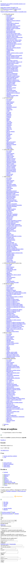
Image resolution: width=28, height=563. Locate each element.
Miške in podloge (11, 209)
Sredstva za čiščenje (11, 290)
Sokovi (8, 349)
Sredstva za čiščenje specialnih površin (15, 322)
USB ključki (9, 258)
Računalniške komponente (12, 192)
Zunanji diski (9, 260)
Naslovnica (6, 424)
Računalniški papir (10, 32)
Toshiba (8, 135)
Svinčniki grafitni (10, 82)
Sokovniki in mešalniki (12, 406)
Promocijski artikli (11, 269)
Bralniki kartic (9, 216)
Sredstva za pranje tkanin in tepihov (14, 305)
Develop (8, 127)
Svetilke (8, 172)
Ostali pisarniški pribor (12, 68)
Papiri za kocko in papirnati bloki (14, 37)
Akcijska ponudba (7, 508)
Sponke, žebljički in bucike (12, 56)
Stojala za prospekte (11, 169)
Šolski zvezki (9, 96)
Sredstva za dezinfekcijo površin (14, 327)
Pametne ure (9, 371)
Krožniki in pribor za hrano (13, 356)
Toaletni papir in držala (12, 316)
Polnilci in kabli (10, 393)
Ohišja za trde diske (11, 261)
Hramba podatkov (11, 196)
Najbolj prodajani (10, 18)
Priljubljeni (11, 11)
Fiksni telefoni (10, 387)
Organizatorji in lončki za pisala (13, 65)
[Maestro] (5, 476)
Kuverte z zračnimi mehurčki (13, 47)
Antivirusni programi (11, 200)
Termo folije (9, 109)
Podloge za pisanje (11, 87)
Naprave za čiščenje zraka (12, 411)
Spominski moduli (10, 240)
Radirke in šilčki (10, 83)
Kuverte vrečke (10, 46)
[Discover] (6, 479)
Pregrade (8, 54)
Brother (8, 114)
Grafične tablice (10, 210)
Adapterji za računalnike (12, 245)
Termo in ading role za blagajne (14, 34)
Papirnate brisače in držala (12, 317)
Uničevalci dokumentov (12, 71)
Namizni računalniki (11, 185)
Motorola (5, 509)
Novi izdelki (9, 15)
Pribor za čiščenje (11, 312)
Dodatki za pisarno (11, 162)
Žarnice (8, 421)
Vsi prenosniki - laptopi (12, 201)
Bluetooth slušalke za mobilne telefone (15, 398)
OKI (8, 130)
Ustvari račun (13, 544)
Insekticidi (9, 295)
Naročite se (3, 440)
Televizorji (9, 379)
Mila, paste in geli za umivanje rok (14, 329)
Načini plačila (6, 465)
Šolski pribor (9, 29)
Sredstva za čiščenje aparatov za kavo (15, 326)
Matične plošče (10, 234)
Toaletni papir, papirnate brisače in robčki (16, 292)
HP (7, 111)
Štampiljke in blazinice (12, 60)
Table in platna (10, 156)
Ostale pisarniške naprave (12, 77)
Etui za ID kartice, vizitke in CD (14, 61)
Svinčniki (9, 278)
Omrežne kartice (10, 255)
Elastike (8, 94)
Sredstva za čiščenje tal (11, 301)
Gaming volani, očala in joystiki (14, 225)
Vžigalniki (9, 270)
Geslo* (2, 541)
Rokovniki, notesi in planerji (13, 274)
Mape (8, 51)
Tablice (8, 202)
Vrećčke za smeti (10, 314)
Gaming (8, 189)
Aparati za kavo (10, 339)
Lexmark (8, 113)
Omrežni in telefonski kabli (13, 250)
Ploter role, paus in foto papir (13, 41)
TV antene (9, 381)
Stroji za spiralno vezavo (12, 69)
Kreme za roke (10, 330)
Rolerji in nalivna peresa (12, 80)
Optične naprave (10, 238)
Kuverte (9, 22)
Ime (1, 548)
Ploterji (8, 232)
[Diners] (5, 478)
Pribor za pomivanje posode (13, 310)
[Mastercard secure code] (9, 482)
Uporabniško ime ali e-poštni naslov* (9, 538)
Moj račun (5, 502)
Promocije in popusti (8, 9)
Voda (7, 350)
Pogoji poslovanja (7, 462)
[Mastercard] (6, 474)
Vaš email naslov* (5, 545)
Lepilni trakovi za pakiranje (13, 92)
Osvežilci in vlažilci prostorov (13, 294)
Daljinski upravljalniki (11, 384)
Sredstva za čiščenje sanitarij (13, 300)
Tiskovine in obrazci (11, 38)
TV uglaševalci (10, 380)
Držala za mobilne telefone (12, 397)
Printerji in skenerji (11, 107)
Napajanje (8, 241)
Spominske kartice (10, 394)
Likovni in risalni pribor (12, 95)
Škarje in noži (10, 64)
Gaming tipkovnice (11, 223)
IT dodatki (9, 188)
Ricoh (8, 118)
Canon (8, 112)
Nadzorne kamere (10, 420)
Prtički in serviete (10, 357)
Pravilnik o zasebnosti (8, 464)
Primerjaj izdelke (4, 11)
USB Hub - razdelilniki (11, 214)
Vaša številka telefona (5, 547)
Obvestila (13, 7)
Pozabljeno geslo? (5, 544)
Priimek (2, 550)
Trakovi (9, 108)
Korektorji (9, 89)
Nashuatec (9, 134)
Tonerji (9, 105)
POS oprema (9, 256)
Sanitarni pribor (10, 313)
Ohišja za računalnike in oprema (13, 236)
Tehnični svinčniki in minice (13, 81)
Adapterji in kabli (10, 193)
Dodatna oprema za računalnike (14, 205)
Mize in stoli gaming (11, 165)
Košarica (16, 11)
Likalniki (9, 410)
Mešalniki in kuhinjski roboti (13, 407)
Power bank (9, 396)
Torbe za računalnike (11, 203)
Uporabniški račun (22, 11)
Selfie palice (9, 401)
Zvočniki (9, 211)
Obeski (8, 272)
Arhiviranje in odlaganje (12, 23)
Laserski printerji (11, 141)
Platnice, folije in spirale (12, 67)
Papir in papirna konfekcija (13, 20)
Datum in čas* (4, 558)
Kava (8, 347)
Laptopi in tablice (11, 184)
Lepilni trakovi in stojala (12, 63)
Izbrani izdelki (9, 19)
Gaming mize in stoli (11, 227)
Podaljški (9, 251)
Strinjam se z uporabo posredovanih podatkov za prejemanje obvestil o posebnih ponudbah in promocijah (13, 531)
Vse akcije (8, 16)
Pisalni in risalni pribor (12, 27)
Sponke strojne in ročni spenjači (14, 55)
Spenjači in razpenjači (11, 74)
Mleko (8, 348)
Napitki (8, 340)
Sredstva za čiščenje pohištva (13, 303)
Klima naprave (10, 412)
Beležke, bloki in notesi (12, 36)
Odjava (5, 506)
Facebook (5, 472)
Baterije (8, 369)
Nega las (8, 418)
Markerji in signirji (11, 85)
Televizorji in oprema (11, 365)
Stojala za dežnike (10, 167)
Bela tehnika (9, 374)
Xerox (8, 126)
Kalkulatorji (9, 72)
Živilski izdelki (10, 341)
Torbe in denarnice (10, 277)
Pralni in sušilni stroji (11, 415)
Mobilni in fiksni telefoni (12, 366)
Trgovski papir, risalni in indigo (14, 40)
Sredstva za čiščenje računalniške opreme (16, 323)
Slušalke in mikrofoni (11, 215)
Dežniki (8, 276)
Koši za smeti (9, 174)
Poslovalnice (3, 7)
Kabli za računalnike (11, 247)
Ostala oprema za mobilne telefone (14, 402)
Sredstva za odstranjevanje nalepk (14, 325)
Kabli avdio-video (11, 246)
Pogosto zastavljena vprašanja (10, 456)
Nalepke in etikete (11, 42)
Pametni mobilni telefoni (12, 385)
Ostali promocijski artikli (12, 282)
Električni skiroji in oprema (13, 367)
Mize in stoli (9, 157)
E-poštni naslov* (4, 528)
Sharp (8, 139)
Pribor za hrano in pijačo (12, 343)
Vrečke (8, 279)
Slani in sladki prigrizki (11, 353)
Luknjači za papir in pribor (13, 76)
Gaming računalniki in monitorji (13, 220)
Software (9, 183)
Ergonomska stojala (11, 170)
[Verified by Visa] (7, 481)
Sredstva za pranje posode (12, 299)
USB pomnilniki (10, 281)
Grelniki (8, 414)
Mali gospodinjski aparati (12, 372)
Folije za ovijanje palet (11, 91)
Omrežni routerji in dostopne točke (14, 252)
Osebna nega (9, 376)
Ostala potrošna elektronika (13, 378)
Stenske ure (9, 175)
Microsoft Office (10, 198)
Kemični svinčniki (11, 78)
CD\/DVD (9, 259)
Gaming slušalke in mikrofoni (13, 224)
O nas (16, 7)
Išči (15, 10)
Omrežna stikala (10, 254)
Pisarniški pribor (10, 24)
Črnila (8, 104)
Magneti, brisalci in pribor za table (14, 58)
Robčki (8, 318)
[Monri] (5, 485)
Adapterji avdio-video (11, 243)
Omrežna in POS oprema (12, 194)
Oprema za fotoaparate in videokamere (15, 416)
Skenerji (8, 145)
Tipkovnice (9, 218)
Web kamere (9, 212)
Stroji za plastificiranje (12, 73)
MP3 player (9, 419)
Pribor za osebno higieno (12, 331)
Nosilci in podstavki (11, 161)
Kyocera (9, 129)
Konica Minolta (10, 131)
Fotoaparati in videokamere (12, 375)
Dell (7, 140)
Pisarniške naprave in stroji (13, 25)
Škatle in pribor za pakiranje (13, 28)
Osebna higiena (10, 298)
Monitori (8, 187)
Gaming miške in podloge (12, 221)
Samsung (8, 116)
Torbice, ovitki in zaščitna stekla (13, 399)
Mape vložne (10, 50)
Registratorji (9, 49)
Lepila (8, 59)
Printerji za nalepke (11, 144)
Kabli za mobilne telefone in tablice (14, 249)
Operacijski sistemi (10, 197)
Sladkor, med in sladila (11, 352)
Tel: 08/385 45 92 (5, 450)
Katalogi (8, 7)
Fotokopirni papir (10, 31)
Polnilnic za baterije (11, 392)
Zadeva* (3, 557)
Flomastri (9, 86)
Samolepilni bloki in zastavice (14, 43)
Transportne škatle (11, 90)
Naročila (5, 504)
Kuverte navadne (10, 45)
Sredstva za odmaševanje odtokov (14, 309)
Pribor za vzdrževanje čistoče (13, 291)
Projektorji (9, 219)
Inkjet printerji (10, 143)
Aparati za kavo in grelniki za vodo (14, 408)
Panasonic (8, 138)
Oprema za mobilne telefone (13, 370)
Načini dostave (6, 466)
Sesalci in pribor (10, 405)
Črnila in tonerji (17, 9)
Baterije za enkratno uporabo (13, 389)
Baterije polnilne (10, 390)
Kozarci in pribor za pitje (12, 354)
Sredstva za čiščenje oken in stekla (14, 304)
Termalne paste (10, 237)
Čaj (7, 345)
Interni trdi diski (10, 242)
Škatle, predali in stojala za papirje (14, 52)
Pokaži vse (3, 524)
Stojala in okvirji (10, 160)
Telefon (2, 560)
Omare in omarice (11, 158)
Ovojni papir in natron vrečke (13, 33)
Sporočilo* (3, 553)
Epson (8, 117)
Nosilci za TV (10, 383)
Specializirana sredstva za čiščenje (14, 296)
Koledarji (9, 273)
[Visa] (5, 477)
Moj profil (5, 503)
